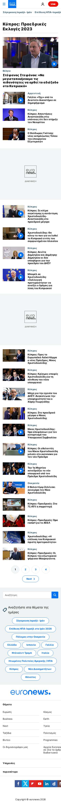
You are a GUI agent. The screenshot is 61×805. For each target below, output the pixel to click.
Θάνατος (30, 677)
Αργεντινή (34, 93)
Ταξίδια (7, 732)
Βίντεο (6, 740)
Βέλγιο (7, 70)
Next (29, 578)
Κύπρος (32, 109)
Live (53, 4)
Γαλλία (50, 644)
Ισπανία (31, 644)
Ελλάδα (12, 644)
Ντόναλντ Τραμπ (22, 653)
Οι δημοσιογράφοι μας (15, 747)
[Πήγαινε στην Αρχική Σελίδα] (12, 4)
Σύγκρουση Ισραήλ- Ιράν (17, 12)
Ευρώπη (7, 711)
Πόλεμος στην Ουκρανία (30, 636)
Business (7, 719)
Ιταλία (45, 653)
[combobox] (30, 595)
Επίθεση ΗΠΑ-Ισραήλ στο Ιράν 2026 (30, 628)
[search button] (55, 595)
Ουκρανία (33, 483)
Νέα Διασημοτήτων (40, 669)
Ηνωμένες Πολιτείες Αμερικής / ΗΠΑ (31, 661)
